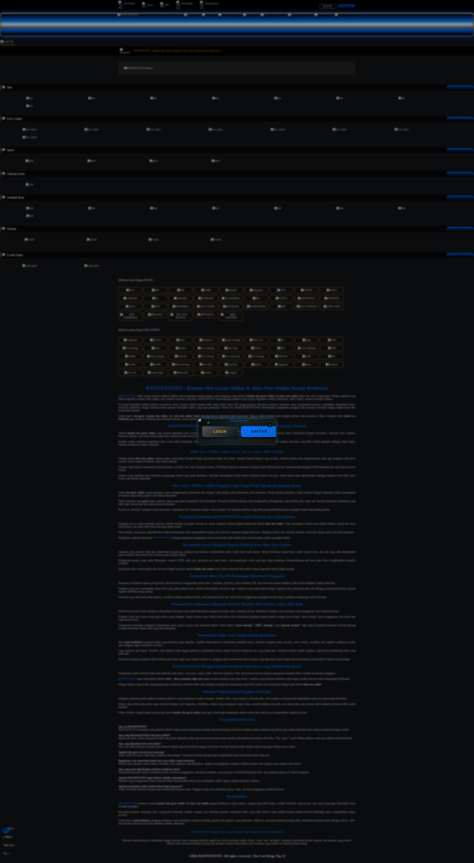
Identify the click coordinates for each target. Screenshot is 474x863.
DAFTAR (259, 431)
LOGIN (220, 431)
